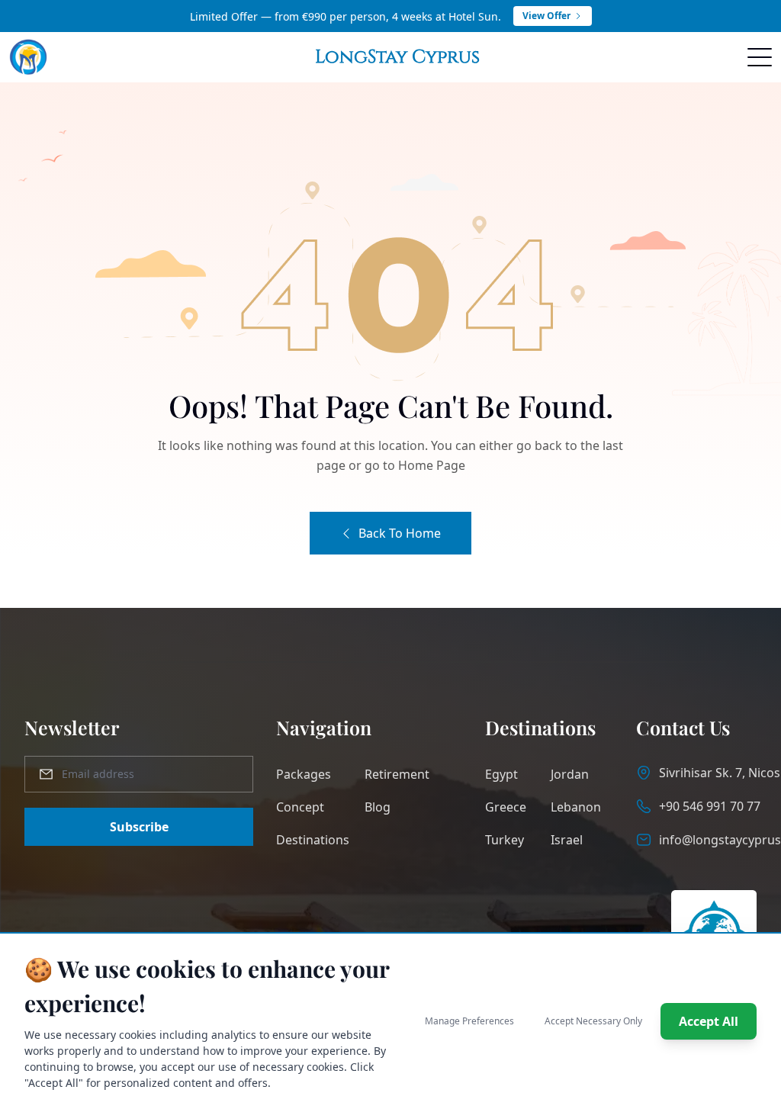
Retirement (397, 774)
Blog (377, 807)
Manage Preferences (469, 1020)
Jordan (570, 774)
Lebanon (576, 807)
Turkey (504, 839)
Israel (567, 839)
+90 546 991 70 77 (709, 806)
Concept (300, 807)
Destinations (312, 839)
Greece (505, 807)
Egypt (501, 774)
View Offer (546, 15)
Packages (303, 774)
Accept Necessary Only (593, 1020)
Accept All (708, 1021)
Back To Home (399, 533)
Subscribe (139, 826)
